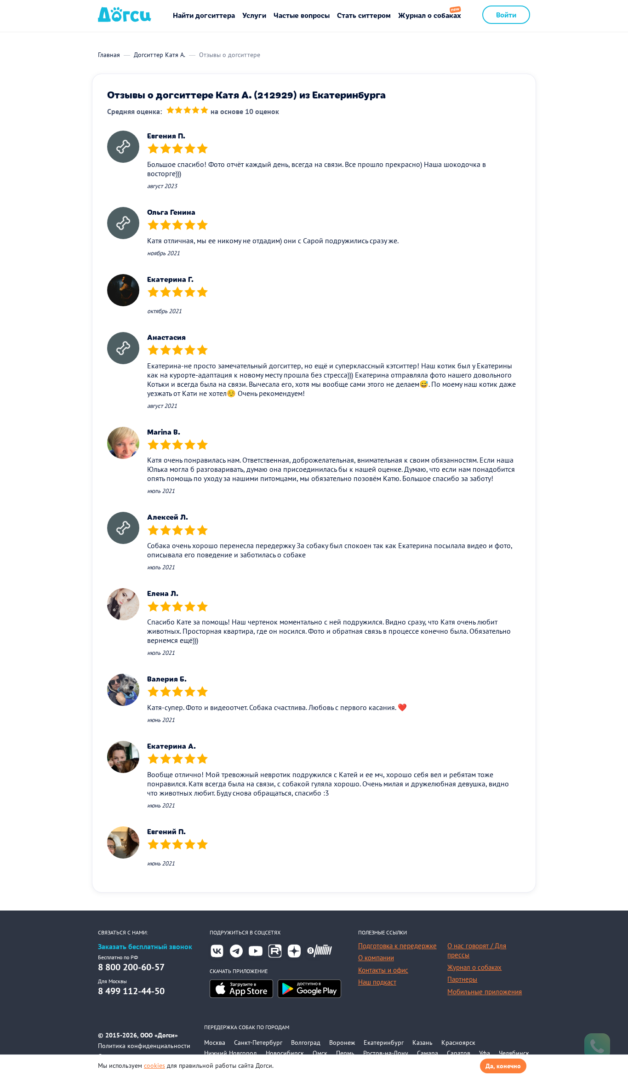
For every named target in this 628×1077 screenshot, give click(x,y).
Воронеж (342, 1042)
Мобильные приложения (484, 991)
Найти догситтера (204, 15)
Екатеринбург (384, 1042)
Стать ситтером (364, 15)
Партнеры (462, 979)
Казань (422, 1042)
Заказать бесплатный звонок (145, 946)
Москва (214, 1042)
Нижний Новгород (230, 1053)
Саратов (458, 1053)
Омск (320, 1053)
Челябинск (514, 1053)
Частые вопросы (302, 15)
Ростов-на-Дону (385, 1053)
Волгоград (305, 1042)
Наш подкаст (377, 982)
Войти (506, 14)
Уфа (484, 1053)
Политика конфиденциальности (144, 1046)
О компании (376, 957)
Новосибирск (285, 1053)
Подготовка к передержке (397, 945)
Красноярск (458, 1042)
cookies (154, 1065)
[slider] (187, 111)
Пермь (345, 1053)
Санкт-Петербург (258, 1042)
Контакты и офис (383, 970)
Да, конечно (503, 1066)
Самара (427, 1053)
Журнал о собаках (429, 15)
